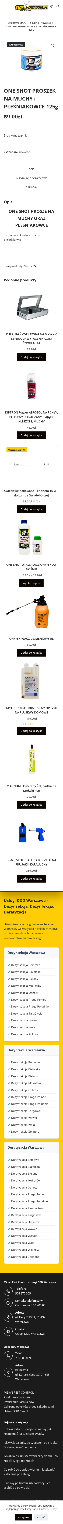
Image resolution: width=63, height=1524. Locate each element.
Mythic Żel (30, 266)
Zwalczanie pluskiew (17, 1397)
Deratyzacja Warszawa (26, 1147)
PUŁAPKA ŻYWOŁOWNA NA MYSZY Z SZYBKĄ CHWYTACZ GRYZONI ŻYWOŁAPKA (31, 338)
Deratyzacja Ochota (24, 1187)
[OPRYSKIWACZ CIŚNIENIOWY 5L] (31, 612)
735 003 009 (23, 1358)
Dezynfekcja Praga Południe (29, 1104)
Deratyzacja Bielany (24, 1173)
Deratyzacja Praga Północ (28, 1194)
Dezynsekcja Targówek (26, 1013)
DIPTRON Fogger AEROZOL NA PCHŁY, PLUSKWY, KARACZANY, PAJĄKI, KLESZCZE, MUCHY (31, 416)
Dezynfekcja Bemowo (25, 1062)
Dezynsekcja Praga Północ (28, 999)
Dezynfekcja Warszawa (26, 1050)
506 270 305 (23, 1293)
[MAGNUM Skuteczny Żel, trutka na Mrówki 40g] (31, 760)
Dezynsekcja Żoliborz (25, 1034)
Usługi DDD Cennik (16, 1411)
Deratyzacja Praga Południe (29, 1201)
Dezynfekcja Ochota (24, 1090)
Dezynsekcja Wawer (24, 1020)
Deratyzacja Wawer (24, 1229)
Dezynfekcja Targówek (26, 1111)
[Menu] (5, 6)
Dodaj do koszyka (31, 357)
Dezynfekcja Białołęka (25, 1069)
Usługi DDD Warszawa (25, 900)
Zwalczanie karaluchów (19, 1402)
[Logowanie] (51, 6)
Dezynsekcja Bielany (24, 979)
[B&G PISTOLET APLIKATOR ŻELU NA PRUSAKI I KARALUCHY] (31, 833)
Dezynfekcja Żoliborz (25, 1131)
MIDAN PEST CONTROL (19, 1392)
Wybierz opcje (31, 583)
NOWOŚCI (25, 152)
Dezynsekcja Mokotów (26, 985)
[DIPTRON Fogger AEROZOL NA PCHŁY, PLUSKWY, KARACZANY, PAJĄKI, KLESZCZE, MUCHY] (31, 386)
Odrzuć (41, 1517)
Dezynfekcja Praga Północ (28, 1097)
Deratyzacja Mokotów (25, 1180)
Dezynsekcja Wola (23, 1027)
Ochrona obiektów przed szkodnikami (29, 1407)
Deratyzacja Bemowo (25, 1159)
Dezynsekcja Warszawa (26, 952)
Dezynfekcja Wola (23, 1124)
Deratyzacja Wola (22, 1243)
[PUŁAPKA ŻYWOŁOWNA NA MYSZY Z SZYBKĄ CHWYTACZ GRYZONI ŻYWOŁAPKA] (31, 308)
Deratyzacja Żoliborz (25, 1256)
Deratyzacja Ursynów (25, 1222)
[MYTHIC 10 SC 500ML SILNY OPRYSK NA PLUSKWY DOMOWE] (31, 681)
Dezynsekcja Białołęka (26, 972)
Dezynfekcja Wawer (24, 1117)
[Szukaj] (58, 6)
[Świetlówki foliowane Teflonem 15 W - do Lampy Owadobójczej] (31, 464)
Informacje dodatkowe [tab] (31, 178)
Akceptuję (23, 1517)
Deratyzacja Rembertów (27, 1208)
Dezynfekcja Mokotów (26, 1083)
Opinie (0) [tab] (31, 187)
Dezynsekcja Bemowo (25, 965)
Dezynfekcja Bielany (24, 1076)
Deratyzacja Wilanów (25, 1249)
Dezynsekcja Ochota (24, 993)
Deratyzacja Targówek (26, 1215)
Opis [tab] (31, 169)
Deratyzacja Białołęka (25, 1166)
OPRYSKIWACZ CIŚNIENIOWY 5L (31, 639)
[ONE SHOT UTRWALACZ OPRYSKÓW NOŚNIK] (31, 538)
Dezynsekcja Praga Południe (30, 1006)
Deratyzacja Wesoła (24, 1236)
